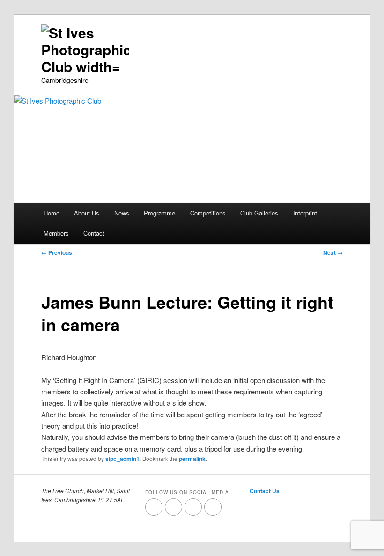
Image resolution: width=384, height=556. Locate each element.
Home (51, 212)
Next (333, 252)
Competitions (208, 212)
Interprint (305, 212)
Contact (93, 233)
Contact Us (265, 491)
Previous (56, 252)
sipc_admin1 (122, 458)
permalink (192, 458)
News (121, 212)
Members (56, 233)
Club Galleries (259, 212)
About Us (86, 212)
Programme (159, 212)
